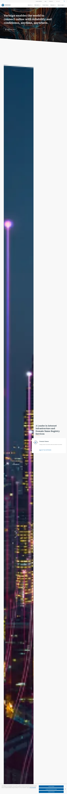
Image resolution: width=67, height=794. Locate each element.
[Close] (65, 789)
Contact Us (51, 1)
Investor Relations (39, 1)
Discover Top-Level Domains (45, 449)
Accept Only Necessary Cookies (51, 789)
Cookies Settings (51, 786)
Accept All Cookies (51, 791)
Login (46, 1)
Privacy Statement (33, 787)
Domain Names (45, 5)
